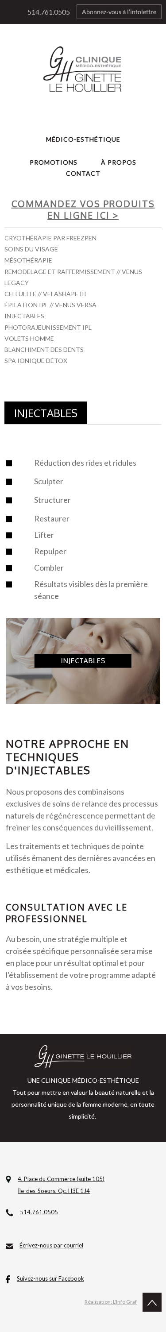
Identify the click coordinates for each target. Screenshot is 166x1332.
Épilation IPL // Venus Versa (50, 305)
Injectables (24, 316)
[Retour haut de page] (150, 1301)
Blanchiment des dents (44, 349)
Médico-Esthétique (83, 139)
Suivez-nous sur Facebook (50, 1278)
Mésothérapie (28, 260)
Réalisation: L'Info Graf (111, 1302)
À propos (118, 162)
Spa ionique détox (35, 360)
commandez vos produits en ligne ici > (83, 209)
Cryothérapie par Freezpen (50, 238)
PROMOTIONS (53, 162)
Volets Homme (29, 338)
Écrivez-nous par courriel (51, 1245)
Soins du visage (31, 249)
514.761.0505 (48, 12)
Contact (83, 173)
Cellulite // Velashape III (45, 293)
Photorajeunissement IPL (48, 327)
